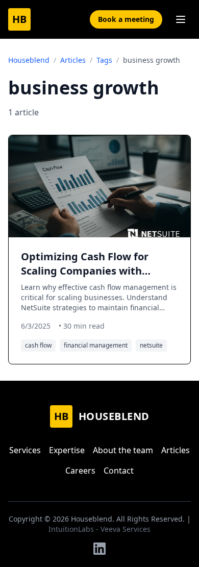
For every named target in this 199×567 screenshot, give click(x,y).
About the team (123, 450)
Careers (80, 470)
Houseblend (28, 60)
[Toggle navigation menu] (180, 19)
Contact (119, 470)
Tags (104, 60)
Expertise (67, 450)
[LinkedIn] (99, 549)
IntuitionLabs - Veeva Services (99, 529)
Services (25, 450)
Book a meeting (126, 19)
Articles (73, 60)
